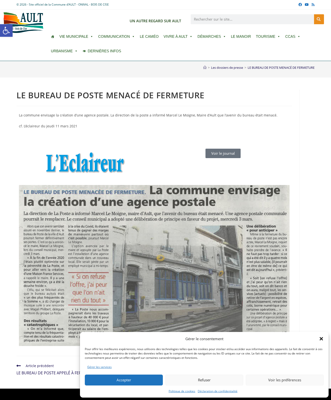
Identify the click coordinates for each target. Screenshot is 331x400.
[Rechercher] (319, 19)
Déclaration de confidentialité (217, 391)
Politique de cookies (182, 391)
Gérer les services (99, 367)
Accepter (124, 379)
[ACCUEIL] (52, 36)
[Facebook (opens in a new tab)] (300, 4)
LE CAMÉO (149, 36)
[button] (6, 30)
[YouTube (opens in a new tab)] (306, 4)
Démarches (209, 36)
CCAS (290, 36)
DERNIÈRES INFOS (104, 51)
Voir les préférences (284, 379)
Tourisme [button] (265, 36)
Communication (114, 36)
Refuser (204, 379)
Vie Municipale (73, 36)
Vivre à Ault (176, 36)
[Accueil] (204, 67)
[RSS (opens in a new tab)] (312, 4)
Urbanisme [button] (62, 51)
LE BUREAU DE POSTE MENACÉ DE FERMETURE (281, 67)
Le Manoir (241, 36)
